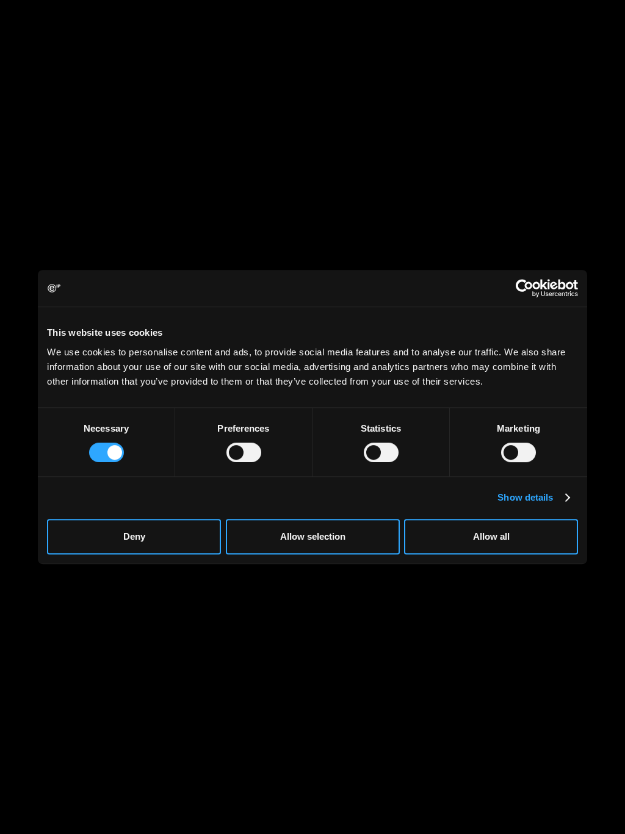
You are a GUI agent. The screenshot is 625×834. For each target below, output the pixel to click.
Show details (525, 497)
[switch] (243, 452)
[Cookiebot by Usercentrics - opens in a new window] (524, 288)
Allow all (491, 536)
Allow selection (312, 536)
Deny (134, 536)
